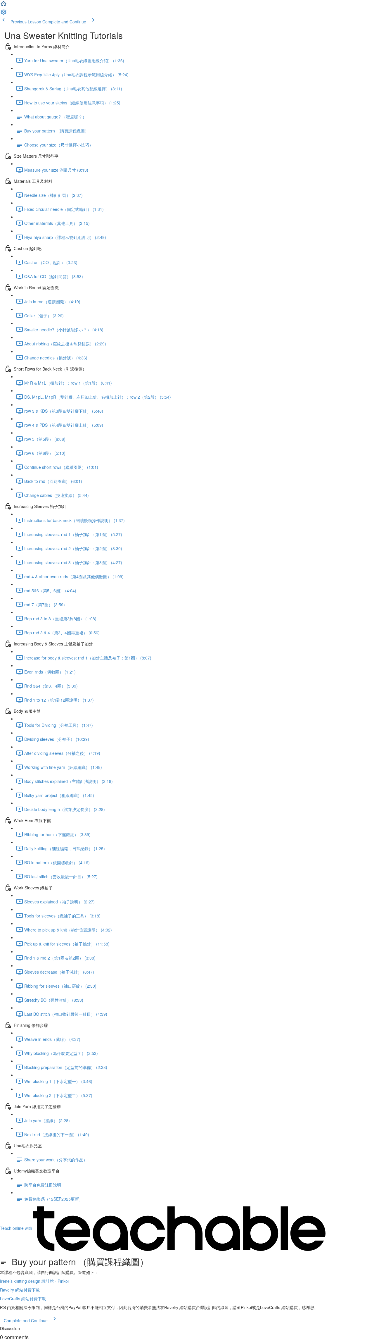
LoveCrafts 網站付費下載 (23, 1298)
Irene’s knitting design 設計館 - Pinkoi (34, 1281)
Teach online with (16, 1228)
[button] (3, 5)
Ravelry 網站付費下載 (20, 1290)
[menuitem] (3, 13)
